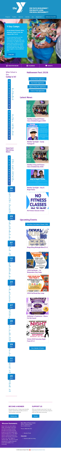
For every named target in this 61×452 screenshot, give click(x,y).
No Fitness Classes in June (35, 210)
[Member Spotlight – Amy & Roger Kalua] (37, 177)
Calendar (27, 16)
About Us (21, 16)
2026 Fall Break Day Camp (35, 293)
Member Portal (27, 433)
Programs (7, 16)
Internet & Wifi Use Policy (30, 438)
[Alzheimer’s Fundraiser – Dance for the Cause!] (37, 306)
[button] (1, 41)
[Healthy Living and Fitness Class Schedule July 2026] (37, 154)
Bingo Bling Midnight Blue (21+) (37, 247)
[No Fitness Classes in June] (37, 200)
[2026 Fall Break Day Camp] (37, 283)
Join (33, 16)
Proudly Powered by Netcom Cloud (38, 449)
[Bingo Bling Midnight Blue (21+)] (37, 237)
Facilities (14, 16)
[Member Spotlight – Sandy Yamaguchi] (37, 131)
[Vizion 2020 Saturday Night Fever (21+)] (37, 329)
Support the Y (39, 16)
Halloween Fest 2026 (51, 16)
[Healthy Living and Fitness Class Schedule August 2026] (37, 108)
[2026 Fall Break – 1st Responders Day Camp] (37, 260)
